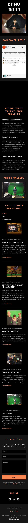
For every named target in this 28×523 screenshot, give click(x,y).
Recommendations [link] (7, 219)
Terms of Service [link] (16, 483)
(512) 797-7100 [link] (14, 511)
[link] (14, 241)
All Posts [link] (4, 213)
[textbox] (14, 451)
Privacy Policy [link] (8, 483)
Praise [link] (3, 216)
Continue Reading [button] (6, 257)
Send (14, 477)
